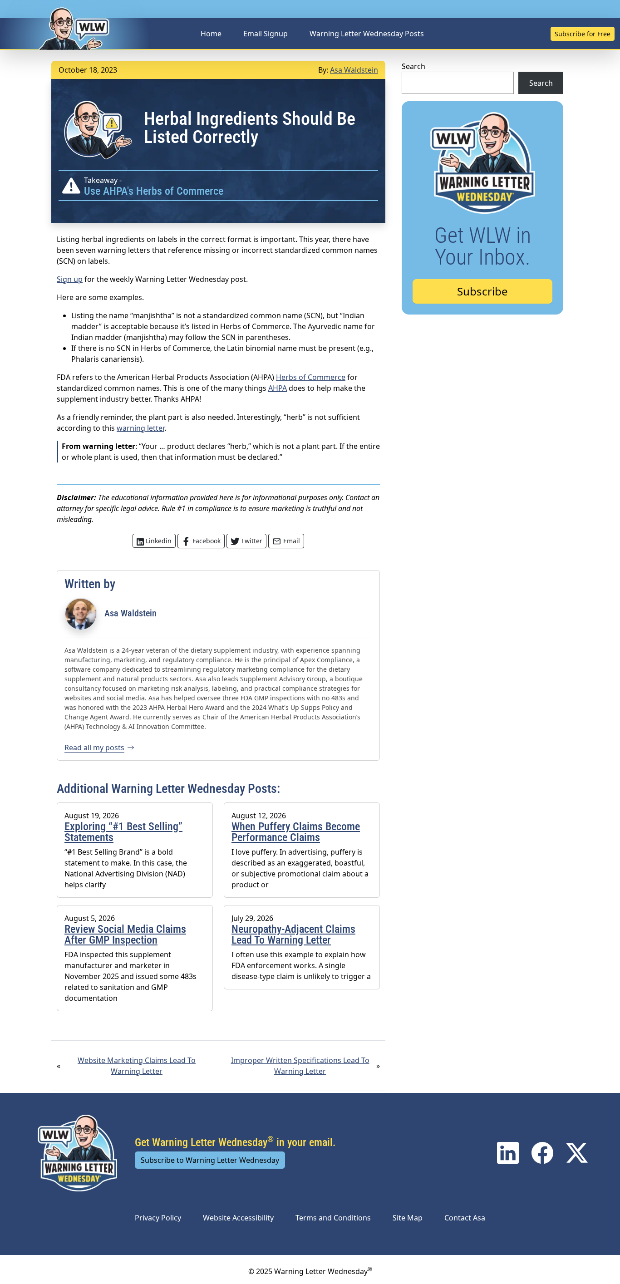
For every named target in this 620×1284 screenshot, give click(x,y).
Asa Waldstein (354, 70)
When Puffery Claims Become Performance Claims (295, 832)
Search (413, 66)
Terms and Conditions (333, 1218)
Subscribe (482, 291)
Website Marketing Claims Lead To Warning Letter (137, 1065)
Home (211, 34)
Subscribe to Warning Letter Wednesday (210, 1160)
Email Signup (265, 34)
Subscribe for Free (582, 34)
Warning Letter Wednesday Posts (367, 34)
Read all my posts (94, 748)
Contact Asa (464, 1218)
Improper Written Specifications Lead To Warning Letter (300, 1065)
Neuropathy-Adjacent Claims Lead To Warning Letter (293, 934)
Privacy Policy (158, 1218)
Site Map (408, 1218)
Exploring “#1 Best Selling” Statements (123, 832)
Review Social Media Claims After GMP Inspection (125, 934)
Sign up (70, 279)
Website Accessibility (238, 1218)
